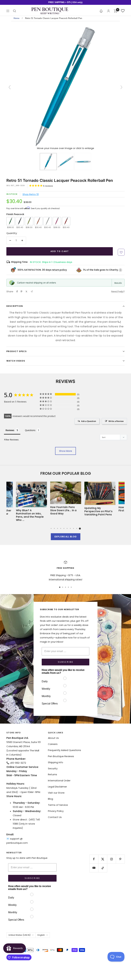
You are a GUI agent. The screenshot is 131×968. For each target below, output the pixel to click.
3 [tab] (57, 528)
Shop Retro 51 (31, 194)
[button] (101, 11)
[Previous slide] (9, 87)
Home (16, 18)
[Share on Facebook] (17, 291)
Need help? (118, 291)
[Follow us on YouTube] (93, 867)
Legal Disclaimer (57, 786)
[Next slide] (121, 87)
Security (53, 768)
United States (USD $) (19, 935)
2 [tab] (54, 528)
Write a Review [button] (116, 421)
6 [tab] (67, 528)
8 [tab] (73, 528)
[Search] (14, 10)
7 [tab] (70, 528)
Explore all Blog (65, 536)
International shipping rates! (65, 579)
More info (118, 283)
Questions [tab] (30, 430)
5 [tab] (64, 528)
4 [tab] (60, 528)
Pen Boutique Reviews (61, 756)
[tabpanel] (65, 500)
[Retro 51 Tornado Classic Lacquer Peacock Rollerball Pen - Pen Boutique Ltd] (48, 161)
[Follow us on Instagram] (111, 859)
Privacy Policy (56, 811)
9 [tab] (76, 528)
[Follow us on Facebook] (93, 859)
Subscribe (65, 662)
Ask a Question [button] (88, 421)
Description (14, 306)
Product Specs (16, 351)
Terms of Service (58, 805)
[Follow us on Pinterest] (120, 859)
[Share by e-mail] (32, 292)
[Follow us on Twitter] (102, 859)
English (41, 935)
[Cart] (115, 11)
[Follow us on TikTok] (102, 867)
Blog (50, 798)
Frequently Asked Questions (64, 750)
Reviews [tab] (10, 430)
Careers (53, 744)
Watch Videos (15, 360)
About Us (53, 738)
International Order (59, 780)
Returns (52, 774)
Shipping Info (55, 762)
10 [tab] (79, 528)
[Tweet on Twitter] (26, 291)
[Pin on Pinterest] (21, 291)
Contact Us (55, 817)
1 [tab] (51, 528)
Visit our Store (56, 792)
